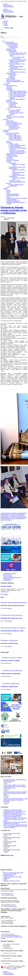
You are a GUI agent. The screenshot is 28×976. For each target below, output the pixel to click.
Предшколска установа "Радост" (18, 91)
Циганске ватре (14, 129)
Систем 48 (9, 157)
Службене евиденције (12, 156)
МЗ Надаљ (12, 77)
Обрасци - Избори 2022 (18, 175)
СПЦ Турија (13, 104)
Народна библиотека (12, 122)
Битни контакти (8, 5)
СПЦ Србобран (13, 103)
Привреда (9, 115)
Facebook (6, 21)
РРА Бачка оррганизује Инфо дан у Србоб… (12, 630)
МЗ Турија (12, 76)
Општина (6, 84)
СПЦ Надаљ (13, 105)
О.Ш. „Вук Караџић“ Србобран (18, 95)
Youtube (6, 25)
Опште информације (12, 85)
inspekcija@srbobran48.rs (10, 906)
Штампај (6, 219)
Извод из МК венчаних (15, 137)
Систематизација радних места (17, 72)
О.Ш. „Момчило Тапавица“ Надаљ (18, 92)
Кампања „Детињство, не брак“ (12, 880)
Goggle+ (6, 23)
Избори (8, 161)
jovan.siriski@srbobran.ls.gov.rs (11, 935)
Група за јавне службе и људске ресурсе (19, 57)
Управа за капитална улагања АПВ (12, 876)
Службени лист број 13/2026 (12, 833)
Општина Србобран (6, 586)
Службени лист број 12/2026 (12, 837)
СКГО (5, 879)
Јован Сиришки (5, 931)
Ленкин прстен (13, 126)
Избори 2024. (13, 163)
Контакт (6, 3)
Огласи (8, 196)
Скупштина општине (12, 44)
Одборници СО (14, 47)
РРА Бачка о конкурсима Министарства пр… (13, 605)
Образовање (10, 89)
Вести (8, 190)
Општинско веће (11, 48)
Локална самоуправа (9, 42)
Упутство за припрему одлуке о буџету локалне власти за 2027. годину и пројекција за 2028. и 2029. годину (15, 786)
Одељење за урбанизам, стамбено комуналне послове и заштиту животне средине (18, 61)
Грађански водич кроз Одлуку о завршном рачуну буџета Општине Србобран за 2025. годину (15, 793)
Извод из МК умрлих (15, 138)
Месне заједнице (11, 73)
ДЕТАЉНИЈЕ (4, 594)
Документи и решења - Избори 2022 (18, 173)
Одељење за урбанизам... (13, 160)
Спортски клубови (14, 111)
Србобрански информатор (13, 201)
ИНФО (5, 188)
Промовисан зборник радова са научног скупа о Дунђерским (14, 210)
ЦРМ (8, 187)
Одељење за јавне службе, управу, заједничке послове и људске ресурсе (18, 54)
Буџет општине (7, 574)
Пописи (9, 183)
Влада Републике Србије (10, 874)
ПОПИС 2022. (13, 186)
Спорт (8, 108)
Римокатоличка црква (15, 107)
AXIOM (14, 968)
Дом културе (10, 120)
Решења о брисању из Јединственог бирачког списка (17, 181)
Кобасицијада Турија (15, 127)
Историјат (9, 86)
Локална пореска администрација (15, 153)
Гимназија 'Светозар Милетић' (17, 99)
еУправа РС (7, 878)
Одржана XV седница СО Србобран (10, 660)
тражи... (3, 37)
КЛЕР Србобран (11, 78)
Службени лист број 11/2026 (12, 849)
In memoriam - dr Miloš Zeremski (9, 643)
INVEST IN (6, 130)
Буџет (8, 141)
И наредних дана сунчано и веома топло (11, 618)
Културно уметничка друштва (14, 123)
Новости (9, 608)
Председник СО (14, 46)
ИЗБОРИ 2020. (13, 176)
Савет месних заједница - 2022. (17, 167)
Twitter (5, 22)
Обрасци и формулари (15, 146)
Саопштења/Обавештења (13, 194)
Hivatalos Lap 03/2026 (10, 841)
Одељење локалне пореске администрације (16, 67)
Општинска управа (11, 50)
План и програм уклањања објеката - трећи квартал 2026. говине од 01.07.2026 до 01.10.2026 (15, 800)
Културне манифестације (13, 124)
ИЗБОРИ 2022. (13, 168)
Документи (9, 142)
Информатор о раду (12, 154)
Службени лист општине (13, 133)
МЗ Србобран (13, 74)
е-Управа (6, 131)
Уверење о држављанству (16, 139)
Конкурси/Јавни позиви (13, 195)
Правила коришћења (9, 6)
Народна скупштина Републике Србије (14, 872)
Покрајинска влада (8, 875)
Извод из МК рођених (15, 135)
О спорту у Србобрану (15, 110)
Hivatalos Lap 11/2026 (10, 845)
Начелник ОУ (13, 51)
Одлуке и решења (14, 144)
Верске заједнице (11, 101)
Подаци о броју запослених (14, 80)
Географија (9, 88)
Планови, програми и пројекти (17, 145)
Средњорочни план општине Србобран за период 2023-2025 (17, 151)
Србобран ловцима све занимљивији (10, 673)
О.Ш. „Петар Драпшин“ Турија (17, 93)
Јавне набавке (10, 158)
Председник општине (12, 43)
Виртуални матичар (12, 134)
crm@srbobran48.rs (9, 895)
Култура (6, 119)
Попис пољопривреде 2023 (16, 184)
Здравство (9, 100)
